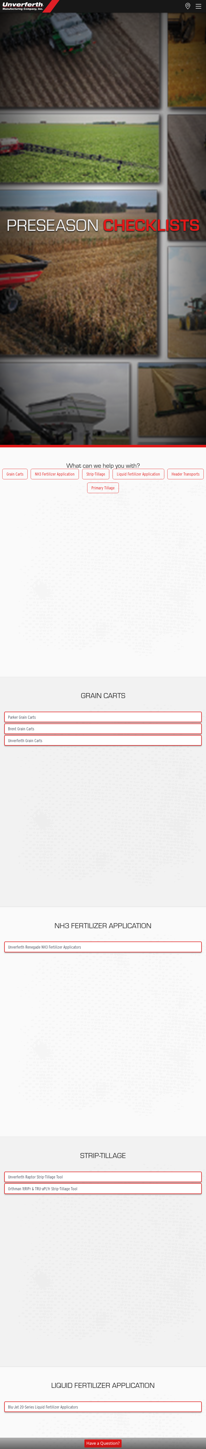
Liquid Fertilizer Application (138, 474)
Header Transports (185, 474)
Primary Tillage (103, 487)
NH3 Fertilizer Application (55, 474)
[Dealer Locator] (188, 6)
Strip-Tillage (95, 474)
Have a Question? (103, 1443)
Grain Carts (15, 474)
